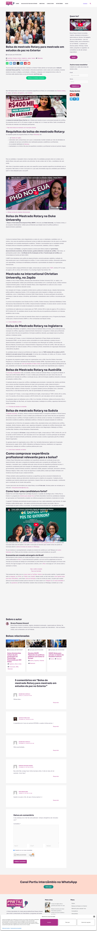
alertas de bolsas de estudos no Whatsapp (27, 546)
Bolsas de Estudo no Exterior (29, 3)
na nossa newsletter (58, 580)
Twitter (25, 576)
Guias (66, 3)
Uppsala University (12, 413)
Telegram (48, 580)
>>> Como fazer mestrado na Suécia (16, 449)
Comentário (17, 823)
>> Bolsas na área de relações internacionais (18, 212)
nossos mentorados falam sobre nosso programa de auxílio (39, 542)
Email (71, 72)
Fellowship (36, 134)
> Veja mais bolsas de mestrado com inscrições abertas (21, 127)
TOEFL (51, 268)
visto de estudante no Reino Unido (31, 363)
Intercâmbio (59, 3)
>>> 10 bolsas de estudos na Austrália (16, 406)
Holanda (41, 660)
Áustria (32, 660)
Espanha (36, 660)
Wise (19, 559)
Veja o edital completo (36, 569)
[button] (94, 916)
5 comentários (25, 60)
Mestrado (40, 58)
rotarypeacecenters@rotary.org (20, 487)
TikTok (19, 576)
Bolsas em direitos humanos (36, 78)
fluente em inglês (16, 137)
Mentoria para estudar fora (79, 908)
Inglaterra (24, 58)
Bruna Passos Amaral (13, 60)
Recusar (67, 922)
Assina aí (40, 574)
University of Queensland (13, 372)
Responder (56, 702)
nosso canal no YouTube (30, 574)
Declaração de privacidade (16, 928)
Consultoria (50, 3)
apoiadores (14, 582)
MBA (17, 666)
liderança (26, 144)
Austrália (9, 58)
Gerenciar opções (86, 922)
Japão (29, 58)
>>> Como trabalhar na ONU (14, 322)
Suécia (33, 58)
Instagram (12, 576)
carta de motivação (30, 578)
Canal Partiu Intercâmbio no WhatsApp (48, 882)
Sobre (17, 3)
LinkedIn (32, 576)
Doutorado (12, 666)
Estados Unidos (17, 58)
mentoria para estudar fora (27, 496)
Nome (71, 79)
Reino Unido (18, 664)
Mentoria (42, 3)
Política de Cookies (6, 928)
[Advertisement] (36, 85)
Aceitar (49, 922)
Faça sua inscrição (36, 571)
